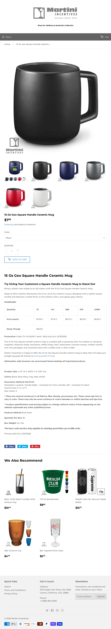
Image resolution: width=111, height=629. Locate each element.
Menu (8, 37)
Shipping (8, 224)
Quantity (8, 245)
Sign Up (101, 596)
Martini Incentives (20, 618)
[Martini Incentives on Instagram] (62, 611)
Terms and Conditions (15, 590)
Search (7, 586)
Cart (106, 37)
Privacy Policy (10, 593)
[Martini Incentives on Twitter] (47, 611)
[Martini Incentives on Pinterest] (57, 611)
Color (7, 232)
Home (7, 44)
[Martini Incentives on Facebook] (52, 611)
